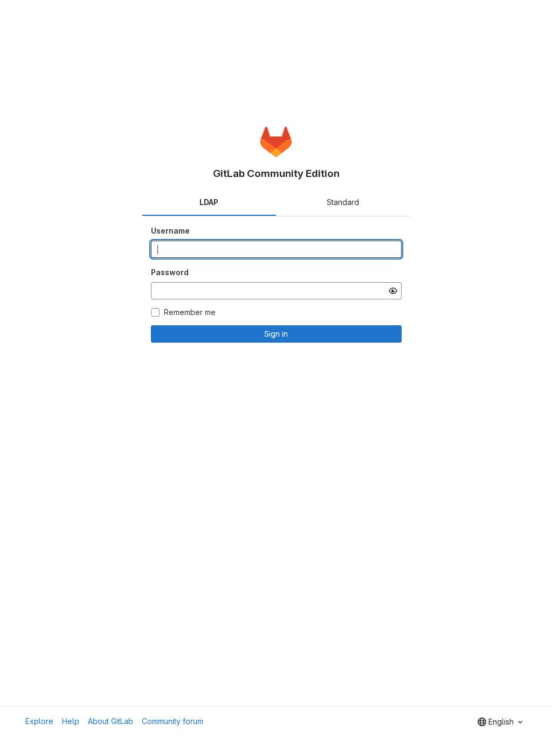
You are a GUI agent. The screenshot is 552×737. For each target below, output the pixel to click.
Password (170, 272)
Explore (39, 721)
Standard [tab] (343, 202)
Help (70, 721)
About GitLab (110, 721)
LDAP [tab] (208, 202)
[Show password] (393, 290)
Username (170, 230)
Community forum (172, 721)
